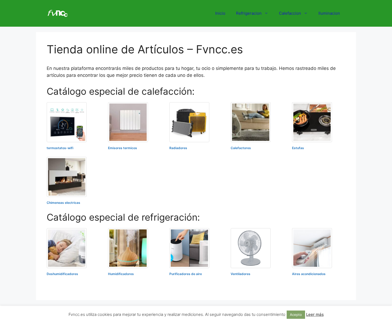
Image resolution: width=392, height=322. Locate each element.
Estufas (298, 148)
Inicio (220, 13)
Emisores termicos (122, 148)
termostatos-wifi (60, 148)
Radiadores (178, 148)
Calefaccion (290, 13)
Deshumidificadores (62, 274)
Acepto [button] (296, 314)
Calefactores (241, 148)
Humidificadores (121, 274)
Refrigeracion (249, 13)
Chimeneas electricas (63, 203)
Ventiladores (240, 274)
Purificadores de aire (185, 274)
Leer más (315, 314)
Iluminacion (329, 13)
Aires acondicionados (309, 274)
